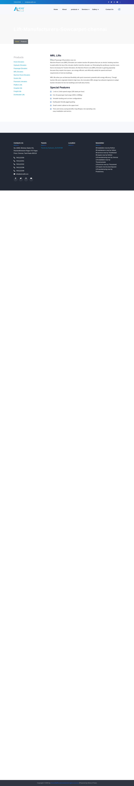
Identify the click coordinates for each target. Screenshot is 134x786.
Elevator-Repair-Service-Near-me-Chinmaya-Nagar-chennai (63, 267)
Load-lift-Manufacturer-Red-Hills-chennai (72, 568)
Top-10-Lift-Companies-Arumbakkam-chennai (77, 729)
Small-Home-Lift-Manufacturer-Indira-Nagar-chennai (111, 717)
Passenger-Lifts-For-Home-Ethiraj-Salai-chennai (99, 639)
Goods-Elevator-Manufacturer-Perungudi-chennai (112, 307)
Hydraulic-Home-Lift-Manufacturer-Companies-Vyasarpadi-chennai (34, 440)
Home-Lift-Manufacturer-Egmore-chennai (88, 338)
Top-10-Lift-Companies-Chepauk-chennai (108, 734)
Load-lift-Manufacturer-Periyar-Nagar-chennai (70, 558)
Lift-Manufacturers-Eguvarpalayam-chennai (82, 442)
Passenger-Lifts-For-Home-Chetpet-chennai (90, 632)
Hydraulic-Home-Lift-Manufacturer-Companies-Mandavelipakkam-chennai (89, 386)
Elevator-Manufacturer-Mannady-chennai (119, 203)
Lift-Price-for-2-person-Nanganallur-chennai (60, 509)
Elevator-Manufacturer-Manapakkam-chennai (30, 203)
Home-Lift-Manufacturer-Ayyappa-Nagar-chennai (71, 331)
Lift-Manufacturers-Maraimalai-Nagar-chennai (91, 454)
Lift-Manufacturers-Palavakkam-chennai (65, 471)
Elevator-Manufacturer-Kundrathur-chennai (59, 199)
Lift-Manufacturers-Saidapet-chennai (17, 485)
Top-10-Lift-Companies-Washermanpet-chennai (96, 779)
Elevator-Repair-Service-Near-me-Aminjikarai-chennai (34, 255)
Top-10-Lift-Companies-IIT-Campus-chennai (61, 748)
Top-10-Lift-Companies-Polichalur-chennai (94, 769)
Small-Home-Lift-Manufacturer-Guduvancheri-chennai (67, 715)
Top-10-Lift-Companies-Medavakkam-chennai (81, 762)
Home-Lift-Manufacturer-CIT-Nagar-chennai (27, 338)
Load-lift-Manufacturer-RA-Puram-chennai (45, 568)
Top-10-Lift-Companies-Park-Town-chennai (107, 767)
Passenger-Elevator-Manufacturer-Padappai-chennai (58, 601)
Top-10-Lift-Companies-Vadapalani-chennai (28, 776)
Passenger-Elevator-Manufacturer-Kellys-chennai (95, 587)
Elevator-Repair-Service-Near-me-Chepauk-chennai (90, 265)
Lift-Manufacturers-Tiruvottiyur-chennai (110, 492)
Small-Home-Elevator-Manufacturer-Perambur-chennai (71, 672)
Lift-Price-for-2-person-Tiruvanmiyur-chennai (94, 518)
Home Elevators (19, 62)
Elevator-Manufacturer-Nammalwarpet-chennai (37, 213)
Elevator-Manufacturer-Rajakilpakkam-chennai (54, 232)
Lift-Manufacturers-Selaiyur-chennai (97, 485)
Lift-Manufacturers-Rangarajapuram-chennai (20, 483)
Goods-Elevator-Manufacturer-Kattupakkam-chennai (53, 291)
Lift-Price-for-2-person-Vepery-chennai (51, 523)
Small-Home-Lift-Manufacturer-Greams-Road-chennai (32, 715)
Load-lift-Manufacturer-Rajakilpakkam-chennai (61, 565)
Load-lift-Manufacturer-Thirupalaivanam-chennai (94, 577)
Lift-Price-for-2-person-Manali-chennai (82, 506)
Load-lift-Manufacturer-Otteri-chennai (102, 554)
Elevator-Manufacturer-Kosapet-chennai (47, 196)
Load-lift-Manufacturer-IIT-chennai (116, 528)
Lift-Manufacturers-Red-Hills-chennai (71, 483)
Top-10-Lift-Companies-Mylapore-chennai (109, 762)
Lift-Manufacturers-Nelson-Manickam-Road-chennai (116, 464)
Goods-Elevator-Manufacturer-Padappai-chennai (48, 305)
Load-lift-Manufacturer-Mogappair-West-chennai (68, 544)
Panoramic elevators (20, 81)
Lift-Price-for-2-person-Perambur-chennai (78, 513)
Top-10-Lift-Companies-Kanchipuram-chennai (38, 752)
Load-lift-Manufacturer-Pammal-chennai (57, 556)
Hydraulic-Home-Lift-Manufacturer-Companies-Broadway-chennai (111, 369)
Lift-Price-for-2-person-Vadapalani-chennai (48, 520)
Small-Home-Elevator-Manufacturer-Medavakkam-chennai (24, 665)
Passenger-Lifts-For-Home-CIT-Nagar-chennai (46, 636)
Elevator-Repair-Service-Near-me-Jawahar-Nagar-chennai (109, 286)
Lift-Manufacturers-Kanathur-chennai (25, 449)
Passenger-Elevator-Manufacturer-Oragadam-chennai (23, 601)
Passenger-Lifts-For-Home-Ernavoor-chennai (68, 639)
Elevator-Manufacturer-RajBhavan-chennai (83, 232)
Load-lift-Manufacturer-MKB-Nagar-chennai (106, 542)
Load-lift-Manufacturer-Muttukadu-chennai (23, 547)
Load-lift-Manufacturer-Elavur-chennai (28, 528)
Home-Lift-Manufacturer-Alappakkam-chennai (89, 322)
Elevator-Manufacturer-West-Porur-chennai (40, 248)
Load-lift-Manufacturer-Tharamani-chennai (35, 577)
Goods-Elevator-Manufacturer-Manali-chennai (15, 300)
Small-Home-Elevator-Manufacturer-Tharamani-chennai (104, 677)
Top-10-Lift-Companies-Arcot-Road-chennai (48, 729)
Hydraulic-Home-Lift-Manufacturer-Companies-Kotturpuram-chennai (22, 376)
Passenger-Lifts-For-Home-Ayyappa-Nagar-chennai (65, 629)
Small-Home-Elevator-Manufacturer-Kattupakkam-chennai (64, 653)
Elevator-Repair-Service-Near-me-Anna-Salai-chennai (47, 258)
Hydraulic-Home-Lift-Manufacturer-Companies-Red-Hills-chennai (31, 423)
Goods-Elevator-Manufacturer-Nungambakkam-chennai (47, 303)
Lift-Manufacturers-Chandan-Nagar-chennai (27, 442)
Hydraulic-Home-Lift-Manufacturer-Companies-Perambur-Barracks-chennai (84, 409)
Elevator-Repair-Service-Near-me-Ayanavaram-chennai (34, 262)
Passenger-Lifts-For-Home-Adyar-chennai (104, 618)
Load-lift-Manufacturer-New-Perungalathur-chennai (105, 551)
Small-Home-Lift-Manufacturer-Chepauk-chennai (21, 703)
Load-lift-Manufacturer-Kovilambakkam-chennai (15, 532)
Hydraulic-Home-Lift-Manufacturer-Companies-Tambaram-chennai (81, 433)
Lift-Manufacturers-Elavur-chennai (107, 442)
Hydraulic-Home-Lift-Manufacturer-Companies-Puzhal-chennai (105, 416)
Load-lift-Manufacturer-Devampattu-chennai (94, 525)
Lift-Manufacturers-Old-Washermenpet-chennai (15, 471)
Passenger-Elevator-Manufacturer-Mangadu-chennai (27, 596)
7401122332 (20, 164)
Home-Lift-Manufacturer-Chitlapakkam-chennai (45, 336)
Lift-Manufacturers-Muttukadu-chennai (12, 461)
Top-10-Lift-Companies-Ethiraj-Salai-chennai (117, 741)
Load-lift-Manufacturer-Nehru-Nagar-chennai (112, 549)
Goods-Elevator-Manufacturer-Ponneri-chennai (42, 310)
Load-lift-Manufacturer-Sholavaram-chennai (67, 573)
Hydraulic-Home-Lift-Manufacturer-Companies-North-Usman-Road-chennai (73, 402)
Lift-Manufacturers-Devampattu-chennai (54, 442)
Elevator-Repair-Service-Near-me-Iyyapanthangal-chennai (33, 286)
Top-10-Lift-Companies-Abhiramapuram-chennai (21, 722)
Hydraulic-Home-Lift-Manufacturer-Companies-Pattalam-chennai (39, 409)
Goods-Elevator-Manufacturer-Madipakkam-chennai (80, 298)
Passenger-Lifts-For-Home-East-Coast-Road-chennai (78, 636)
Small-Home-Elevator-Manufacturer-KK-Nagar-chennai (115, 655)
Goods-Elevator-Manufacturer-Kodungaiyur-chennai (52, 296)
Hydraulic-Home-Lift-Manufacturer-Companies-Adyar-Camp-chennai (28, 352)
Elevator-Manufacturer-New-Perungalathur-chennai (96, 217)
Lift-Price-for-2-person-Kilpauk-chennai (37, 502)
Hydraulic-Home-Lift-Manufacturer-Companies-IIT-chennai (68, 374)
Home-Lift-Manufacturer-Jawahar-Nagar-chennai (30, 350)
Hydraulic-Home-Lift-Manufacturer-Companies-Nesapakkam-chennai (66, 400)
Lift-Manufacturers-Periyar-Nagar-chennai (120, 473)
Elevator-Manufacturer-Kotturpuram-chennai (103, 196)
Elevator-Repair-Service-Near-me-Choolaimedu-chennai (78, 270)
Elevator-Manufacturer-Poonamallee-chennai (14, 227)
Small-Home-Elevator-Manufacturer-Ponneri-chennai (49, 674)
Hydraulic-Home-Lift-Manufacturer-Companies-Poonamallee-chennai (89, 412)
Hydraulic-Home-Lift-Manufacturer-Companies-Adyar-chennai (70, 352)
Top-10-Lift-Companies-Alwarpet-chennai (53, 724)
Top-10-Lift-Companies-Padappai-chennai (26, 767)
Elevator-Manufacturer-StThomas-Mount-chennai (80, 241)
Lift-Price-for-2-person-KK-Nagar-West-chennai (92, 502)
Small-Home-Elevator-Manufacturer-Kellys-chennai (46, 655)
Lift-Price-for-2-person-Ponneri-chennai (25, 516)
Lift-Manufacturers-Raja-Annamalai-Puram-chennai (16, 480)
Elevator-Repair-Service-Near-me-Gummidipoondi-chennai (105, 281)
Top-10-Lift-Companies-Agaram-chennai (105, 722)
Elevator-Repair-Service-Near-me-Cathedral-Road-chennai (54, 265)
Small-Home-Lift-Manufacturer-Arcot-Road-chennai (41, 696)
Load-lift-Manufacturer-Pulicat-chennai (18, 563)
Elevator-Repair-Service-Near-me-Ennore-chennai (65, 274)
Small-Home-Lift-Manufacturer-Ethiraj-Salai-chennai (85, 710)
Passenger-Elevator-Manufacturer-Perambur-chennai (106, 603)
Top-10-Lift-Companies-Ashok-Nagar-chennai (107, 729)
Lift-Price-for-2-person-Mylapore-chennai (33, 509)
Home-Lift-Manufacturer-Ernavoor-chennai (40, 341)
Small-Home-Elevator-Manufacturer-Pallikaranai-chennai (92, 670)
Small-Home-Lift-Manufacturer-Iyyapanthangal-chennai (48, 719)
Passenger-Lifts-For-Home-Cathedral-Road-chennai (29, 632)
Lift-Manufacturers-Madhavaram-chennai (104, 449)
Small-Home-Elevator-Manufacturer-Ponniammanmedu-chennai (86, 674)
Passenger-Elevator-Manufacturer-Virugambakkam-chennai (93, 615)
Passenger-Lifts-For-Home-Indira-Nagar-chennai (96, 646)
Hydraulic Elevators (20, 65)
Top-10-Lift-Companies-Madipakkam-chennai (103, 760)
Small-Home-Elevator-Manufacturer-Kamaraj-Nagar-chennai (40, 651)
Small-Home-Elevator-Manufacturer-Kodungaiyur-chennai (97, 658)
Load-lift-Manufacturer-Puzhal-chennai (103, 563)
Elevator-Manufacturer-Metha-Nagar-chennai (106, 206)
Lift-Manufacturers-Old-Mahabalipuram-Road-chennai (58, 468)
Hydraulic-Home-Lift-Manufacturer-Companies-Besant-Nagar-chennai (66, 369)
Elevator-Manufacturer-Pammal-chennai (44, 222)
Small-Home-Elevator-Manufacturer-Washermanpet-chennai (36, 686)
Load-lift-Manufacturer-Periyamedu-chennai (42, 558)
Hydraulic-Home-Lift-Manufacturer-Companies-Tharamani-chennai (34, 435)
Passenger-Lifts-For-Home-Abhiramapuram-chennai (41, 618)
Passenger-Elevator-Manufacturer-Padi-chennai (90, 601)
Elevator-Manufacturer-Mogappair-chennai (119, 208)
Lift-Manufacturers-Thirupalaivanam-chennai (54, 492)
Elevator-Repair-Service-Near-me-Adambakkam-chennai (111, 248)
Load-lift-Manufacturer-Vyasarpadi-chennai (105, 580)
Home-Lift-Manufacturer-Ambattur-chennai (45, 324)
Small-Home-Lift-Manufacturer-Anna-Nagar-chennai (73, 693)
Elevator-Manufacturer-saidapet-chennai (19, 236)
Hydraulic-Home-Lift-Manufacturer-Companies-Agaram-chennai (67, 355)
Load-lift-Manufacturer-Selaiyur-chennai (114, 570)
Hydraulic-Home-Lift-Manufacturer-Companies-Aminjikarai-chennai (21, 359)
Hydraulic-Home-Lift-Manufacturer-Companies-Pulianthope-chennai (103, 414)
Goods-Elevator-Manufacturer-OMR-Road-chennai (114, 303)
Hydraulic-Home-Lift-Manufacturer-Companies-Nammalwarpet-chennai (97, 395)
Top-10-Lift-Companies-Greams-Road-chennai (38, 745)
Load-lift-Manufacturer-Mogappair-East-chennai (37, 544)
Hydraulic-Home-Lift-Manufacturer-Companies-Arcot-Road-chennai (65, 362)
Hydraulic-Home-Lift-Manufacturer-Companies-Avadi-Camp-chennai (108, 364)
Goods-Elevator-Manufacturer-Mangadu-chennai (45, 300)
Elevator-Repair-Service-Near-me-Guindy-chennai (69, 281)
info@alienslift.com (22, 174)
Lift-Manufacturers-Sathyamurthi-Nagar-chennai (70, 485)
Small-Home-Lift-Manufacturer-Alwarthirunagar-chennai (39, 691)
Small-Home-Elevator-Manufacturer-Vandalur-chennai (107, 681)
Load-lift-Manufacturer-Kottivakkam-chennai (91, 530)
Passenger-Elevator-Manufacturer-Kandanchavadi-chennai (43, 584)
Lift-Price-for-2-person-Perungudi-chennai (105, 513)
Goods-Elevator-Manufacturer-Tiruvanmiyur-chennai (116, 312)
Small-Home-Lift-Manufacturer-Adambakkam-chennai (109, 686)
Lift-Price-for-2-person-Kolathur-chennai (47, 504)
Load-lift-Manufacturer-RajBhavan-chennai (90, 565)
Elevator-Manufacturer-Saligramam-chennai (46, 236)
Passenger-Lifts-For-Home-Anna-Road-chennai (47, 625)
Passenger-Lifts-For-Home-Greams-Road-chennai (31, 644)
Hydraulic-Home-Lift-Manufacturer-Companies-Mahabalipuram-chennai (81, 383)
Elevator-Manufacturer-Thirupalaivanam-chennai (95, 243)
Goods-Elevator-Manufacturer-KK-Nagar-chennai (81, 293)
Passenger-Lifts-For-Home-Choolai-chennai (84, 634)
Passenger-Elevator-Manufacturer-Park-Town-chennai (31, 603)
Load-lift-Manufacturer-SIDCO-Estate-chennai (96, 573)
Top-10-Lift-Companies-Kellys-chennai (86, 755)
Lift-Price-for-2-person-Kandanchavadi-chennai (93, 497)
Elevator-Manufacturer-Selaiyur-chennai (107, 236)
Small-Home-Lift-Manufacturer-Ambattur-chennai (72, 691)
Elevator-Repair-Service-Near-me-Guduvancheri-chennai (34, 281)
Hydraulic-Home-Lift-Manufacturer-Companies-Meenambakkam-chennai (100, 388)
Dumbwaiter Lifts (19, 94)
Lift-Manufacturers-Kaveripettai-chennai (105, 445)
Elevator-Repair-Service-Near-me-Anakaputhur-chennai (70, 255)
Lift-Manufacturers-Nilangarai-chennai (95, 466)
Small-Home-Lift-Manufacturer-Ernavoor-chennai (52, 710)
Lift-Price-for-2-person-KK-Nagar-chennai (63, 502)
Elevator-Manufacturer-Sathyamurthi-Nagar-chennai (77, 236)
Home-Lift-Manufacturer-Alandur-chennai (61, 322)
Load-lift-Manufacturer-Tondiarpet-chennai (77, 580)
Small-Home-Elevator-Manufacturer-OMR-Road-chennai (83, 667)
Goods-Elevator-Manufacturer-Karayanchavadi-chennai (18, 291)
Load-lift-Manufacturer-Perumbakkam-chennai (100, 558)
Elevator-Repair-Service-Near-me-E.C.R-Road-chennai (53, 272)
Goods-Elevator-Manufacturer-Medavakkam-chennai (78, 300)
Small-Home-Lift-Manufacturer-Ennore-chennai (21, 710)
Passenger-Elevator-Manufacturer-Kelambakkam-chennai (60, 587)
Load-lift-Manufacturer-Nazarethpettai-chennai (83, 549)
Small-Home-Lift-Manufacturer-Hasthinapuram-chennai (43, 717)
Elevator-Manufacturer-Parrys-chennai (69, 222)
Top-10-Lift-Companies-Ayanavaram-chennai (90, 731)
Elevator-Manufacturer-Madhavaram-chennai (39, 201)
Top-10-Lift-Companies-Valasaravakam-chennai (58, 776)
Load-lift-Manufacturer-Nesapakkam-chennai (73, 551)
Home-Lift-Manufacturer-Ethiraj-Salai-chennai (68, 341)
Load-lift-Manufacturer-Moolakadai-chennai (98, 544)
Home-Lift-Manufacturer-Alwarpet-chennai (118, 322)
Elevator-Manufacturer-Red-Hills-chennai (67, 234)
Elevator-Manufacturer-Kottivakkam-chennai (74, 196)
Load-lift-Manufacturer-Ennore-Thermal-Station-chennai (59, 528)
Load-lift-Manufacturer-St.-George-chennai (50, 575)
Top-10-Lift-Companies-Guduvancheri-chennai (68, 745)
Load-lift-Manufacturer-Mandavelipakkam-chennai (103, 537)
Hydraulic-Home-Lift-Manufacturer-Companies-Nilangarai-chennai (27, 402)
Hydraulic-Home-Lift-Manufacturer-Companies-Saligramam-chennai (77, 426)
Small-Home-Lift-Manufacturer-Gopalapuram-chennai (94, 712)
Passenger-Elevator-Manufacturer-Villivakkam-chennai (56, 615)
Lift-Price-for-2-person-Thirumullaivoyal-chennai (64, 518)
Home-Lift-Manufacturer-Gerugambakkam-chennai (30, 343)
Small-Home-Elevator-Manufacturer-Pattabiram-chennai (28, 677)
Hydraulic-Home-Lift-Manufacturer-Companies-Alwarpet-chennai (21, 357)
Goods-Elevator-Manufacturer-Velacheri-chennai (47, 317)
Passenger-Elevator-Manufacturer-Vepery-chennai (22, 615)
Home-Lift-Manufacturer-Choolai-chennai (73, 336)
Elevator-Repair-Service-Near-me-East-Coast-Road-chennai (90, 272)
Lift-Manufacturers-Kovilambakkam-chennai (77, 447)
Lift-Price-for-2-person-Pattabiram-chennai (108, 516)
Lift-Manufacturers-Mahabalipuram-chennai (59, 452)
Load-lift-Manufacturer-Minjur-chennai (80, 542)
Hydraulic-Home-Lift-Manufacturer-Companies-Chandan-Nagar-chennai (70, 371)
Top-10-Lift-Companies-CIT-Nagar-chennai (78, 738)
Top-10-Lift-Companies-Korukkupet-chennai (75, 760)
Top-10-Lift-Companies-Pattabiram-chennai (78, 771)
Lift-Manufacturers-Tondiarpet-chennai (33, 494)
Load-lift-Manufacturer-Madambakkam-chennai (25, 535)
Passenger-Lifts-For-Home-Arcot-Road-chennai (109, 625)
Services (85, 9)
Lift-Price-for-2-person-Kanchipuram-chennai (63, 497)
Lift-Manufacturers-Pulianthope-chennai (18, 478)
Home (56, 9)
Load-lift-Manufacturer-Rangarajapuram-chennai (15, 568)
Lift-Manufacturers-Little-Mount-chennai (49, 449)
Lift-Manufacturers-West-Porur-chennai (112, 494)
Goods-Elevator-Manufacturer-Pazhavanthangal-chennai (46, 307)
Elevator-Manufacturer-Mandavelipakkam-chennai (89, 203)
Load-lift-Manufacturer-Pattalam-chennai (109, 556)
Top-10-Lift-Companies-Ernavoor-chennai (89, 741)
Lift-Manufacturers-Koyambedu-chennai (104, 447)
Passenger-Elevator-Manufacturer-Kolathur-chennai (45, 592)
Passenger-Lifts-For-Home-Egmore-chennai (110, 636)
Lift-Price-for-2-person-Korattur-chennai (101, 504)
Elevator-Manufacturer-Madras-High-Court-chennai (70, 201)
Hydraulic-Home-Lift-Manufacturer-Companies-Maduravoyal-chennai (35, 383)
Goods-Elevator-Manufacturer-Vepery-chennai (78, 317)
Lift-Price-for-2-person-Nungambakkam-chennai (90, 509)
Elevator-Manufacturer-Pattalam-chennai (95, 222)
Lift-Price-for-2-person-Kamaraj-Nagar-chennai (33, 497)
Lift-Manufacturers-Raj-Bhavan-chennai (99, 480)
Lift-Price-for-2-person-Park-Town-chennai (19, 513)
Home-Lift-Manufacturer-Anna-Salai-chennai (96, 326)
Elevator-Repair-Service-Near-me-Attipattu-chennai (58, 260)
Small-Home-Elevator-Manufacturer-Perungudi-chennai (107, 672)
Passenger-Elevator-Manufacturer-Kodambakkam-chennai (103, 589)
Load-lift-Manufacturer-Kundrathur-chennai (73, 532)
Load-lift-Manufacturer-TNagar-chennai (50, 580)
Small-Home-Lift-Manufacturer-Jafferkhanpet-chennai (83, 719)
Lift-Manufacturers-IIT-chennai (56, 445)
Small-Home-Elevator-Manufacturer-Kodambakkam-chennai (59, 658)
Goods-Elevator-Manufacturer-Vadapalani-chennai (82, 315)
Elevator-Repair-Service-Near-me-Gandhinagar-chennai (76, 277)
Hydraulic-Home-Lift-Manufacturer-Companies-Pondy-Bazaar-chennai (44, 412)
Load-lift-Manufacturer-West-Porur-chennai (30, 582)
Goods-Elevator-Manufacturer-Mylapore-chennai (111, 300)
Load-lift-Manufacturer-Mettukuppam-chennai (24, 542)
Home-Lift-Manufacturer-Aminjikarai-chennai (103, 324)
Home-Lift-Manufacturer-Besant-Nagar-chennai (102, 331)
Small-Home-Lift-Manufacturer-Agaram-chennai (41, 689)
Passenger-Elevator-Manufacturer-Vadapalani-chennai (46, 613)
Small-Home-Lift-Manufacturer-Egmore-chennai (87, 708)
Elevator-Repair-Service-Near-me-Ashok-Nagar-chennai (24, 260)
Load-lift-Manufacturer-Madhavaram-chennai (55, 535)
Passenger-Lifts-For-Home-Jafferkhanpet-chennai (64, 648)
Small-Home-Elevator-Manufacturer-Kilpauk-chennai (80, 655)
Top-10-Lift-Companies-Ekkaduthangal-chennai (34, 741)
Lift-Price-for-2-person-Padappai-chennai (74, 511)
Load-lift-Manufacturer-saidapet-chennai (26, 570)
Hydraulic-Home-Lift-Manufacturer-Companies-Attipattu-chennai (65, 364)
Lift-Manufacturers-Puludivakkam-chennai (67, 478)
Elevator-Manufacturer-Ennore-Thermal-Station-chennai (37, 194)
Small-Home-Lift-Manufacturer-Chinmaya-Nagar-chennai (86, 703)
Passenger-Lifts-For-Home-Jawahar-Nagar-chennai (97, 648)
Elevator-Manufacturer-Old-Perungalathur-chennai (29, 220)
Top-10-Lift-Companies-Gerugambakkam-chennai (76, 743)
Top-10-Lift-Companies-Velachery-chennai (115, 776)
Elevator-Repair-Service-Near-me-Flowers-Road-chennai (38, 277)
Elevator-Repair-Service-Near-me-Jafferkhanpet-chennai (71, 286)
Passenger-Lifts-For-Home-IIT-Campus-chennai (65, 646)
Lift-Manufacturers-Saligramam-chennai (42, 485)
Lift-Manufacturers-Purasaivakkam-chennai (95, 478)
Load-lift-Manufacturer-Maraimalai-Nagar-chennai (64, 539)
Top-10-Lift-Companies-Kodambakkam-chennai (67, 757)
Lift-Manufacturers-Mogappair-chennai (12, 459)
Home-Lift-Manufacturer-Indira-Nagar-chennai (37, 348)
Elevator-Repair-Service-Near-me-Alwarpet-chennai (22, 253)
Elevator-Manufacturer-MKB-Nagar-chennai (91, 208)
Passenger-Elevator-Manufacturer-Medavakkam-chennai (63, 596)
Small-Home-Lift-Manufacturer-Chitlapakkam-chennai (23, 705)
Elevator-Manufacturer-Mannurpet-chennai (13, 206)
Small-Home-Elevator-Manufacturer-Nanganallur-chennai (97, 665)
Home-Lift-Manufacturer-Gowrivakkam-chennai (93, 343)
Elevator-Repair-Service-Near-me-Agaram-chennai (48, 251)
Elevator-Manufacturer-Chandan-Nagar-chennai (44, 191)
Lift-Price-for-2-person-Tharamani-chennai (34, 518)
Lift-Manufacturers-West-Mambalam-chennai (85, 494)
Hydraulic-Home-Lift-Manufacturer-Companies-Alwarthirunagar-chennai (65, 357)
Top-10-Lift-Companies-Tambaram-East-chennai (107, 771)
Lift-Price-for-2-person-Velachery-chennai (25, 523)
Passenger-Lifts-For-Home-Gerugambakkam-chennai (64, 641)
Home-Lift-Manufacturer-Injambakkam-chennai (67, 348)
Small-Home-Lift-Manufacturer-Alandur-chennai (72, 689)
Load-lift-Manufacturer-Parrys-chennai (83, 556)
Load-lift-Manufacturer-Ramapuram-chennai (118, 565)
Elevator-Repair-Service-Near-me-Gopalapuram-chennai (18, 279)
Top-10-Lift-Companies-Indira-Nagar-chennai (90, 748)
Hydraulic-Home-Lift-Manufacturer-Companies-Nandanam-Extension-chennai (55, 397)
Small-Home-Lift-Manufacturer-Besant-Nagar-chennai (49, 700)
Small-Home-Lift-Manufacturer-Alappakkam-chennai (104, 689)
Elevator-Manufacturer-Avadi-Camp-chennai (14, 191)
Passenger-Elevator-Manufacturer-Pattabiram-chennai (54, 608)
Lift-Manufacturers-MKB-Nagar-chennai (119, 457)
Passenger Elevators (20, 68)
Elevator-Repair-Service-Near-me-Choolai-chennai (42, 270)
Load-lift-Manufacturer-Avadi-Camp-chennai (35, 525)
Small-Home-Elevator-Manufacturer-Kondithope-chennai (38, 660)
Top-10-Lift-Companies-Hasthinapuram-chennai (31, 748)
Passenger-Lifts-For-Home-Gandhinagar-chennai (31, 641)
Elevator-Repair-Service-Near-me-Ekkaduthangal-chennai (30, 274)
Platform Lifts (18, 85)
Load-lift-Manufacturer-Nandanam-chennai (19, 549)
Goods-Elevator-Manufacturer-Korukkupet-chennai (47, 298)
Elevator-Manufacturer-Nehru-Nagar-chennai (101, 215)
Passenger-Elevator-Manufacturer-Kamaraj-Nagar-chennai (98, 582)
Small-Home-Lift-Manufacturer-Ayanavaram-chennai (110, 698)
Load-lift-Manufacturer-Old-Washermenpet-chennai (74, 554)
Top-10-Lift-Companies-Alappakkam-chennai (25, 724)
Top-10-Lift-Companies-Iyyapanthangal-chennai (21, 750)
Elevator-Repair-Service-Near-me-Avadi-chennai (91, 260)
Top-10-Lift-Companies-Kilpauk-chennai (112, 755)
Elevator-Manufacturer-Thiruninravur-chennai (64, 243)
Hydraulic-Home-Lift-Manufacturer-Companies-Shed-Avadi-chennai (33, 428)
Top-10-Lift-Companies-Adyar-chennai (79, 722)
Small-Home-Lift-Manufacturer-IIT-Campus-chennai (77, 717)
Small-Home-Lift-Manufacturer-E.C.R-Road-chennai (55, 708)
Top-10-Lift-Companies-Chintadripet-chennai (65, 736)
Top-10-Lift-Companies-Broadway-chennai (49, 734)
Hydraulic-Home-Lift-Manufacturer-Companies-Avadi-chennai (20, 367)
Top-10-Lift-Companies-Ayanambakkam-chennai (60, 731)
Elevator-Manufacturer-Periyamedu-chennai (26, 225)
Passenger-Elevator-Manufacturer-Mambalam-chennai (89, 594)
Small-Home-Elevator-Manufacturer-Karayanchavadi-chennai (25, 653)
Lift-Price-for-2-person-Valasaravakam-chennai (77, 520)
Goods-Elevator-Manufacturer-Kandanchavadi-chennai (114, 288)
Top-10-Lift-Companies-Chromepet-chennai (50, 738)
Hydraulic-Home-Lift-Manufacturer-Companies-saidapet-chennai (34, 426)
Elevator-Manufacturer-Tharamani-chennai (35, 243)
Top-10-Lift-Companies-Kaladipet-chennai (111, 750)
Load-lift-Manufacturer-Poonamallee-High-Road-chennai (63, 561)
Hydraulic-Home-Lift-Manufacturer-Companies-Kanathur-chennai (70, 378)
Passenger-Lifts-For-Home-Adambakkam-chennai (75, 618)
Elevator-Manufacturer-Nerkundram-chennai (36, 217)
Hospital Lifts (18, 88)
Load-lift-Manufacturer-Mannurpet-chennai (34, 539)
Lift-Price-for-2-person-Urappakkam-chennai (20, 520)
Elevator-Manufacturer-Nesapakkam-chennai (65, 217)
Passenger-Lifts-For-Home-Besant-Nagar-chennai (98, 629)
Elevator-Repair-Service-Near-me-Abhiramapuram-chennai (73, 248)
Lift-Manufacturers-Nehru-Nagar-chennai (86, 464)
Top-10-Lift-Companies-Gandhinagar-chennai (45, 743)
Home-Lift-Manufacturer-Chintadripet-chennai (14, 336)
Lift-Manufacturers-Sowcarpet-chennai (98, 487)
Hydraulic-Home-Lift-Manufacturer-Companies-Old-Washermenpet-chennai (44, 404)
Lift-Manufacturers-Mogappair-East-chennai (39, 459)
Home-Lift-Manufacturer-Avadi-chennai (109, 329)
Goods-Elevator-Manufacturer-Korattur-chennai (15, 298)
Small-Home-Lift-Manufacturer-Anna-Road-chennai (106, 693)
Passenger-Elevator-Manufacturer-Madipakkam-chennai (54, 594)
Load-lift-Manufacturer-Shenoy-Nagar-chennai (37, 573)
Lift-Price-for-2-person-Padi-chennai (99, 511)
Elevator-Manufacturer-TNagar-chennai (51, 246)
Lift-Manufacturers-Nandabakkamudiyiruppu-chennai (70, 461)
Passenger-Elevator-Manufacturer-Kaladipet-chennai (62, 582)
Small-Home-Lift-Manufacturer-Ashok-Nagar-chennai (109, 696)
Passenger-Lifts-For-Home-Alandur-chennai (29, 620)
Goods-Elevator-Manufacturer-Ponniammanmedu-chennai (76, 310)
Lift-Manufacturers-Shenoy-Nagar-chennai (19, 487)
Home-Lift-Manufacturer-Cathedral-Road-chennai (28, 333)
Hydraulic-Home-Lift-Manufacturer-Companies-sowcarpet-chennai (80, 431)
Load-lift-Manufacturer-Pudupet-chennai (94, 561)
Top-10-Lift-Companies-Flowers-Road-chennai (15, 743)
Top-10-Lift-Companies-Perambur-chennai (39, 769)
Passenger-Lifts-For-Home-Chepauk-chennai (61, 632)
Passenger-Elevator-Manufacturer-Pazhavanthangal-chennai (68, 603)
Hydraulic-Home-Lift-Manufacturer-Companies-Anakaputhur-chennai (66, 359)
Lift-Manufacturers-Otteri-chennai (41, 471)
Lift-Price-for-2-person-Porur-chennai (83, 516)
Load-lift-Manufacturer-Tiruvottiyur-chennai (24, 580)
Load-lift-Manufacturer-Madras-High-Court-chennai (86, 535)
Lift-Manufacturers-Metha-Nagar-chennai (19, 457)
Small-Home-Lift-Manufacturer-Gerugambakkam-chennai (58, 712)
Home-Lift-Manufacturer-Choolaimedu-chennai (102, 336)
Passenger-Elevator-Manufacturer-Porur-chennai (21, 608)
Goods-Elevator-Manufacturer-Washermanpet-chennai (48, 319)
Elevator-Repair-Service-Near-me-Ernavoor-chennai (99, 274)
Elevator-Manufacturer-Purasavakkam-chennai (64, 229)
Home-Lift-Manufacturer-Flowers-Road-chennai (99, 341)
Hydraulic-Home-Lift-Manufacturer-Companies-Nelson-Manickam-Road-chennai (106, 397)
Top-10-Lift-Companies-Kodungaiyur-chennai (97, 757)
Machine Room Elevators (22, 75)
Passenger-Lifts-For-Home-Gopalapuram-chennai (98, 641)
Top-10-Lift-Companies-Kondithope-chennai (20, 760)
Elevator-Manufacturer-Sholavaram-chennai (67, 239)
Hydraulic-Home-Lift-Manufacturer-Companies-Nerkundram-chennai (22, 400)
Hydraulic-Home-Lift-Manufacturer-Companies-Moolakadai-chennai (98, 393)
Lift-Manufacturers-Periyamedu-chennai (93, 473)
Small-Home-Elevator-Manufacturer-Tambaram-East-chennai (65, 677)
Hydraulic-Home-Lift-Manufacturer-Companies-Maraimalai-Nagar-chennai (52, 388)
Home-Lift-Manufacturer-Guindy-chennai (50, 345)
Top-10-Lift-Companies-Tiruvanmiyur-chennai (67, 774)
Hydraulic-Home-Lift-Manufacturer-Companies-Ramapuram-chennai (27, 421)
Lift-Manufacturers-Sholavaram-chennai (46, 487)
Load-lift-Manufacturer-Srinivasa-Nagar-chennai (21, 575)
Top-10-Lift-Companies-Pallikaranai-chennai (79, 767)
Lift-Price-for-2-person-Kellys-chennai (116, 499)
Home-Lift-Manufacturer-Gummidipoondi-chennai (79, 345)
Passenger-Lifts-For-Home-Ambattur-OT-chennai (50, 622)
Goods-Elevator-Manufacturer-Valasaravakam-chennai (116, 315)
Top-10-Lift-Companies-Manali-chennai (25, 762)
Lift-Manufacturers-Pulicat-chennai (42, 478)
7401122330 (20, 157)
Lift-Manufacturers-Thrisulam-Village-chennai (83, 492)
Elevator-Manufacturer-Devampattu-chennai (74, 191)
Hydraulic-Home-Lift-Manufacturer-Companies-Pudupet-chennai (59, 414)
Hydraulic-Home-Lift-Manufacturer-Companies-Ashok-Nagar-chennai (22, 364)
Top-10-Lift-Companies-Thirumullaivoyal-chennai (37, 774)
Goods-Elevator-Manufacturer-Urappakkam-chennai (48, 315)
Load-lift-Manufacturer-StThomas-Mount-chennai (80, 575)
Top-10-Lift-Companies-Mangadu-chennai (52, 762)
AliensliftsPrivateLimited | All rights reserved (65, 783)
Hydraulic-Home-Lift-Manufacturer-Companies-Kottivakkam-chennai (109, 374)
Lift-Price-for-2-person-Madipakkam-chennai (27, 506)
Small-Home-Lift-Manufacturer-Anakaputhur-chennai (39, 693)
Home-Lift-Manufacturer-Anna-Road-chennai (67, 326)
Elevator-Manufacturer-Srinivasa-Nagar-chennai (21, 241)
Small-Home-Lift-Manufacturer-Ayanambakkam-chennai (75, 698)
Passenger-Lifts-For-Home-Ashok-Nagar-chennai (41, 627)
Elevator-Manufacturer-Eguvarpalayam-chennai (104, 191)
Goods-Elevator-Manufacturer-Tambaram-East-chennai (45, 312)
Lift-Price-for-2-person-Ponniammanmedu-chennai (54, 516)
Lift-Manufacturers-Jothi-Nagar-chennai (79, 445)
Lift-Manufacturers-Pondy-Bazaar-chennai (40, 475)
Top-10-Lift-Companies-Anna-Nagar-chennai (94, 726)
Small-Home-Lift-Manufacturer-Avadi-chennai (41, 698)
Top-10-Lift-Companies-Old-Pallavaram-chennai (69, 764)
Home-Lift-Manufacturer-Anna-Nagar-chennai (38, 326)
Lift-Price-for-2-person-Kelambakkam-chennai (88, 499)
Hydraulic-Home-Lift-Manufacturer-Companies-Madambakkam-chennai (28, 381)
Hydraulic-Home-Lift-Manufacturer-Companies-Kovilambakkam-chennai (67, 376)
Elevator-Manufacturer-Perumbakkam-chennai (85, 225)
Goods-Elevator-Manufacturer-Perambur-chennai (80, 307)
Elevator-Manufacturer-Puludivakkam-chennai (34, 229)
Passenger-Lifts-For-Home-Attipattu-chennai (71, 627)
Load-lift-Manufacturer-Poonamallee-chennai (29, 561)
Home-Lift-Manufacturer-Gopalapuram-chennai (62, 343)
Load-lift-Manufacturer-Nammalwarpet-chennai (52, 547)
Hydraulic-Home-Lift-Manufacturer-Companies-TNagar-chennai (78, 438)
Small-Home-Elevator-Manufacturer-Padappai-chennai (23, 670)
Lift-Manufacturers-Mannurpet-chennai (64, 454)
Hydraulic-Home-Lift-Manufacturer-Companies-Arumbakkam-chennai (109, 362)
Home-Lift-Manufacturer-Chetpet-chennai (85, 333)
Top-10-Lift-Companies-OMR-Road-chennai (99, 764)
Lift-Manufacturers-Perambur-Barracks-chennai (65, 473)
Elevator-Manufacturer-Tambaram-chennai (110, 241)
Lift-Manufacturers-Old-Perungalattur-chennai (118, 468)
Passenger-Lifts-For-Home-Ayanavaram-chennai (32, 629)
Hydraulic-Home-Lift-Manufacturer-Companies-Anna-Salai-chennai (21, 362)
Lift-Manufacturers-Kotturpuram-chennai (50, 447)
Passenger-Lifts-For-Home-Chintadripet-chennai (21, 634)
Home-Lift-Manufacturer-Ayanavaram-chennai (40, 331)
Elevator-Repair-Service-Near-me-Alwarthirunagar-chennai (58, 253)
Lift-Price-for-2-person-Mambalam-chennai (56, 506)
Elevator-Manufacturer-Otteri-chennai (91, 220)
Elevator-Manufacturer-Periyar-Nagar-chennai (55, 225)
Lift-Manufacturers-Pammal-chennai (89, 471)
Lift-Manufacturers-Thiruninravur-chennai (26, 492)
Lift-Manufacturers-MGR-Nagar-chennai (71, 457)
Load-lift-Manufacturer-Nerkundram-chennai (45, 551)
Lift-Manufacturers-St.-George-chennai (22, 490)
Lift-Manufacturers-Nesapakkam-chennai (39, 466)
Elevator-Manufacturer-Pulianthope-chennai (107, 227)
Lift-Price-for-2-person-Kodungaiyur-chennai (20, 504)
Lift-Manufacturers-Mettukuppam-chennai (45, 457)
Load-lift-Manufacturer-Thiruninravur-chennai (64, 577)
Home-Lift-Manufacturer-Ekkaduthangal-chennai (116, 338)
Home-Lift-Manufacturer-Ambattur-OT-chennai (74, 324)
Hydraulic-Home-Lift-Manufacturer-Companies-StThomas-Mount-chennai (36, 433)
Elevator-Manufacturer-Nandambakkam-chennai (105, 213)
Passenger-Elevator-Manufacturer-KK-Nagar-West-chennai (65, 589)
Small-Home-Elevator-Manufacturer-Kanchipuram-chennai (79, 651)
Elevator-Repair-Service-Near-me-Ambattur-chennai (95, 253)
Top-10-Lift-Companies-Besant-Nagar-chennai (20, 734)
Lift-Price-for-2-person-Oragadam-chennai (46, 511)
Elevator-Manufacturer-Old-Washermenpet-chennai (62, 220)
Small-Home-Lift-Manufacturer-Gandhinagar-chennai (23, 712)
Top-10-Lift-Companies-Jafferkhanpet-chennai (51, 750)
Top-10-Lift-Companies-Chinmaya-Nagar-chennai (35, 736)
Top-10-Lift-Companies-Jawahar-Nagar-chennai (82, 750)
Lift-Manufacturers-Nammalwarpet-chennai (38, 461)
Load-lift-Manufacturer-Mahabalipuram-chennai (15, 537)
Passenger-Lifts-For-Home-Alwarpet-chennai (90, 620)
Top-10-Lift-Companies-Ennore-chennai (63, 741)
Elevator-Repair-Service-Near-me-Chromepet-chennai (114, 270)
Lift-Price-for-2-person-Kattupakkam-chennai (31, 499)
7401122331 (20, 161)
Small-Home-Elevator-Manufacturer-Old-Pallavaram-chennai (45, 667)
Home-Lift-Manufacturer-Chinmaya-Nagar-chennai (115, 333)
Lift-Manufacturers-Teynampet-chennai (102, 490)
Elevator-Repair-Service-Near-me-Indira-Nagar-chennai (86, 284)
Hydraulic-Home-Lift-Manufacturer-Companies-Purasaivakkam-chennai (62, 416)
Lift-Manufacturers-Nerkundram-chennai (13, 466)
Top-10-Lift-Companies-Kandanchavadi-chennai (69, 752)
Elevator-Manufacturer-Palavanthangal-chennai (15, 222)
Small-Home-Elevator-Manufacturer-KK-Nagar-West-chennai (19, 658)
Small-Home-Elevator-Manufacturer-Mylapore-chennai (61, 665)
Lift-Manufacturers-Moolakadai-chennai (94, 459)
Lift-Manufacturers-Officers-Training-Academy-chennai (23, 468)
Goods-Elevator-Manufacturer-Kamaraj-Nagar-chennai (44, 288)
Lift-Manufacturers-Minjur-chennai (95, 457)
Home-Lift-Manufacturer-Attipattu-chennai (83, 329)
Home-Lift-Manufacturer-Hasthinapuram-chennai (111, 345)
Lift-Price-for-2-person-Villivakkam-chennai (78, 523)
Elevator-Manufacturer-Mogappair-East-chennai (15, 210)
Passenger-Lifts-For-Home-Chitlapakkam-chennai (53, 634)
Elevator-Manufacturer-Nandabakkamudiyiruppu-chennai (70, 213)
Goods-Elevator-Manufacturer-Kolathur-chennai (84, 296)
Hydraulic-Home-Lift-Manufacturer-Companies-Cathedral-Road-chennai (23, 371)
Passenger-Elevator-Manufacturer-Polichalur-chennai (45, 606)
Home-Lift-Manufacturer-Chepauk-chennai (58, 333)
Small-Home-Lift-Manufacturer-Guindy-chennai (100, 715)
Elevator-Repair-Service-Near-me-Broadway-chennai (17, 265)
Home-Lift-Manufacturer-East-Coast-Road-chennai (58, 338)
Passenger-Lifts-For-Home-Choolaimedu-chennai (114, 634)
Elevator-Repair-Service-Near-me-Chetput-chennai (27, 267)
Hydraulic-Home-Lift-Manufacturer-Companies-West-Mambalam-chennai (79, 440)
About (64, 9)
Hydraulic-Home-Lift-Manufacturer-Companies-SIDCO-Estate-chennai (36, 431)
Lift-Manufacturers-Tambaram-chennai (77, 490)
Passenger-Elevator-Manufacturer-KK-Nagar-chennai (28, 589)
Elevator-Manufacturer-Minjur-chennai (64, 208)
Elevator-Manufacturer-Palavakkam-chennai (118, 220)
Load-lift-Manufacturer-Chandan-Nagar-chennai (64, 525)
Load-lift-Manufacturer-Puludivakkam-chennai (45, 563)
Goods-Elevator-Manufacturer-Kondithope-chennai (116, 296)
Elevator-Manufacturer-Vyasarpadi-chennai (106, 246)
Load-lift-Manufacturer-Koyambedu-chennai (45, 532)
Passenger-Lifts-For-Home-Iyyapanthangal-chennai (31, 648)
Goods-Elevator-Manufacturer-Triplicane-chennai (16, 315)
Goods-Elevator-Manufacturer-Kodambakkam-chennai (17, 296)
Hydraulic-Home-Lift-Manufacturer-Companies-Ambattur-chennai (109, 357)
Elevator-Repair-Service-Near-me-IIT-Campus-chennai (50, 284)
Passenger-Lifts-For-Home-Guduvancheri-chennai (64, 644)
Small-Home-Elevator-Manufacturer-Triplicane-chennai (87, 679)
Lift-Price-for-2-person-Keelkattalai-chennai (59, 499)
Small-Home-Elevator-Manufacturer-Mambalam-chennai (51, 663)
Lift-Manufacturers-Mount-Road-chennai (120, 459)
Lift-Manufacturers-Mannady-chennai (39, 454)
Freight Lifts (17, 91)
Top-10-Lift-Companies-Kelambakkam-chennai (58, 755)
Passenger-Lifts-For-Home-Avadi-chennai (99, 627)
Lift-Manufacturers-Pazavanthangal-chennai (35, 473)
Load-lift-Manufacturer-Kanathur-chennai (100, 532)
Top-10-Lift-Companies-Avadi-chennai (31, 731)
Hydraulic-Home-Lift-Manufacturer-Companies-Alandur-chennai (26, 355)
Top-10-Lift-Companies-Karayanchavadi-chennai (101, 752)
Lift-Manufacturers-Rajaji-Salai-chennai (46, 480)
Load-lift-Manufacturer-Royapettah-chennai (99, 568)
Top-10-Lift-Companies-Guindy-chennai (96, 745)
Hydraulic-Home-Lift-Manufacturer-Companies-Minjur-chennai (102, 390)
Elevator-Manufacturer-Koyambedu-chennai (30, 199)
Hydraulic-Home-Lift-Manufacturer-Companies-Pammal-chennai (89, 407)
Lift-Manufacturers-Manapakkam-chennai (86, 452)
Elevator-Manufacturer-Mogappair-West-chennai (46, 210)
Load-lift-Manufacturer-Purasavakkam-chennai (75, 563)
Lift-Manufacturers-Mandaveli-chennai (112, 452)
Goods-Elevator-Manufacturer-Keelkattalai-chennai (86, 291)
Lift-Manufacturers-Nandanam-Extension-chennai (29, 464)
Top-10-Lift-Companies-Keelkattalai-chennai (28, 755)
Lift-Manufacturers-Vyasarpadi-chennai (58, 494)
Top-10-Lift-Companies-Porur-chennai (51, 771)
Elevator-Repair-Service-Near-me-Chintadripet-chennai (101, 267)
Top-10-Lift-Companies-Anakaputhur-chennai (65, 726)
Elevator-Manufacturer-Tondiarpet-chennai (77, 246)
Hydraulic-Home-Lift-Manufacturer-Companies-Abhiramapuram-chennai (69, 350)
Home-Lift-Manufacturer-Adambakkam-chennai (114, 319)
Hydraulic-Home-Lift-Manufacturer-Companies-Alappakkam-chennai (110, 355)
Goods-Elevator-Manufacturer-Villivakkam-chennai (109, 317)
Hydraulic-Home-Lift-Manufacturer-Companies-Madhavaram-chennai (74, 381)
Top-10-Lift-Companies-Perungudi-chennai (67, 769)
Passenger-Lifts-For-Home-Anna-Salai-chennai (78, 625)
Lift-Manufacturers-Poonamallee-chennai (68, 475)
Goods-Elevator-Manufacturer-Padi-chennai (78, 305)
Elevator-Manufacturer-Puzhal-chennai (92, 229)
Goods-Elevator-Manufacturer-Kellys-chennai (20, 293)
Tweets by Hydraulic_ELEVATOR (52, 148)
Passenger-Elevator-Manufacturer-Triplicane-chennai (106, 610)
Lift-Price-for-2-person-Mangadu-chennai (108, 506)
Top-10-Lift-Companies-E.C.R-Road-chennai (106, 738)
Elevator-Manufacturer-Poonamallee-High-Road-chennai (47, 227)
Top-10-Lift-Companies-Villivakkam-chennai (35, 779)
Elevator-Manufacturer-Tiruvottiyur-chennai (24, 246)
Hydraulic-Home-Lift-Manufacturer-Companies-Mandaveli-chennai (44, 386)
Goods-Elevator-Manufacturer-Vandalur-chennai (15, 317)
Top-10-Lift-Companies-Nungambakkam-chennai (38, 764)
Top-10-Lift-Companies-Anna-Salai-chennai (20, 729)
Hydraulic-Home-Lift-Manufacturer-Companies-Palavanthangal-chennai (45, 407)
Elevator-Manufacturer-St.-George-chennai (50, 241)
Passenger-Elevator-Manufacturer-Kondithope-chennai (80, 592)
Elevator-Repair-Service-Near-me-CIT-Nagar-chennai (17, 272)
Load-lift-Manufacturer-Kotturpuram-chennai (119, 530)
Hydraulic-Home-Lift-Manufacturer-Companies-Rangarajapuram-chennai (73, 421)
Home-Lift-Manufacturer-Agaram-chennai (34, 322)
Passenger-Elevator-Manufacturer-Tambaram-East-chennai (92, 608)
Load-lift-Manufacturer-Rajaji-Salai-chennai (32, 565)
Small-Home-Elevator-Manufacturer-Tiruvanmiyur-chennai (50, 679)
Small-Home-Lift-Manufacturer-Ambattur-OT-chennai (105, 691)
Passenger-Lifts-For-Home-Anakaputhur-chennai (113, 622)
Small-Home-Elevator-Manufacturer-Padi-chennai (57, 670)
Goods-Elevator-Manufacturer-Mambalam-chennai (113, 298)
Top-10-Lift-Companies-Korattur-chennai (47, 760)
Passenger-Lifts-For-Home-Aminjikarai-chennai (82, 622)
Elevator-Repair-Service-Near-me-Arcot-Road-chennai (82, 258)
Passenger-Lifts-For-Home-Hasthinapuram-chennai (32, 646)
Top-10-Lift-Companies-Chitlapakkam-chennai (95, 736)
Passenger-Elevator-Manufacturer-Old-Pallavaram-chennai (81, 599)
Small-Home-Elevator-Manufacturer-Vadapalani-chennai (32, 681)
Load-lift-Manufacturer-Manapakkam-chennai (45, 537)
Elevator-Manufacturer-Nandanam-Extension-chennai (39, 215)
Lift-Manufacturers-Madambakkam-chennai (76, 449)
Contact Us (109, 9)
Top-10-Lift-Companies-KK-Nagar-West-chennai (36, 757)
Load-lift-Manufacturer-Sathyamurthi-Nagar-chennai (84, 570)
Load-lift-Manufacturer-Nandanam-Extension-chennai (50, 549)
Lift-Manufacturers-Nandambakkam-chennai (101, 461)
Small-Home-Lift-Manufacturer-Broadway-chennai (83, 700)
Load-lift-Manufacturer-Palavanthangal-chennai (29, 556)
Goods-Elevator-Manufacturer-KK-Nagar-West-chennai (115, 293)
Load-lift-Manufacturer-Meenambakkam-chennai (96, 539)
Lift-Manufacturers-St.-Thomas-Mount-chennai (50, 490)
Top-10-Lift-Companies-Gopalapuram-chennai (107, 743)
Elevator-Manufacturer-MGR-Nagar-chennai (38, 208)
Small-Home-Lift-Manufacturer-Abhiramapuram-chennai (74, 686)
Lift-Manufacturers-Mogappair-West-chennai (67, 459)
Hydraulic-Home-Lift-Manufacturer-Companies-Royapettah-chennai (74, 423)
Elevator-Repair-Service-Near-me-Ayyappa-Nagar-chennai (72, 262)
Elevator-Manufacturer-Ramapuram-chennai (111, 232)
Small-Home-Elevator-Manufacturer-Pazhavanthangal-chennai (33, 672)
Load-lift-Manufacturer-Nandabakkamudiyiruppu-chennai (85, 547)
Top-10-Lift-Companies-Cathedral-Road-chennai (79, 734)
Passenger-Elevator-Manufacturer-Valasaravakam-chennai (84, 613)
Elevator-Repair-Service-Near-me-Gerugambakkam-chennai (113, 277)
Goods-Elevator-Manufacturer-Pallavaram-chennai (81, 303)
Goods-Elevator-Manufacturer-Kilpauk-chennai (50, 293)
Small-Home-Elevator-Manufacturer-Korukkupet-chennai (110, 660)
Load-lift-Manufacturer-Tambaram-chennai (109, 575)
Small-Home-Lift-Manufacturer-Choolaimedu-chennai (88, 705)
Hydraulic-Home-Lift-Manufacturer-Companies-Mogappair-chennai (54, 393)
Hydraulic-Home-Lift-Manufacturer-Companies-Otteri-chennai (88, 404)
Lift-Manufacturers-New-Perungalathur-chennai (68, 466)
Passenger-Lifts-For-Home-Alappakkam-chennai (60, 620)
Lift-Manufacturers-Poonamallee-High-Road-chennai (98, 475)
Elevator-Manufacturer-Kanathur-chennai (86, 199)
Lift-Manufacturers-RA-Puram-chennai (47, 483)
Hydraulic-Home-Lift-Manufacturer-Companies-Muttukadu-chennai (52, 395)
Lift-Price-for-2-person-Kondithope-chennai (74, 504)
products (74, 9)
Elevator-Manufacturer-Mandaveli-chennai (59, 203)
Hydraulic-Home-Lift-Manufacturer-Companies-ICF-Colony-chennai (27, 374)
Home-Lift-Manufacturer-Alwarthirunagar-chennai (16, 324)
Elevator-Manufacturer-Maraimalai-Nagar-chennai (44, 206)
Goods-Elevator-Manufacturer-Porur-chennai (110, 310)
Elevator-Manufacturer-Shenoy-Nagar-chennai (38, 239)
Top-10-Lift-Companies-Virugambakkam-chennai (65, 779)
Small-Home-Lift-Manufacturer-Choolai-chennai (55, 705)
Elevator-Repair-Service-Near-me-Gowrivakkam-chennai (55, 279)
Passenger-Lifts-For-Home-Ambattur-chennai (20, 622)
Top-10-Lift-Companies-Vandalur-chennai (87, 776)
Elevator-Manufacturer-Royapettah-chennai (94, 234)
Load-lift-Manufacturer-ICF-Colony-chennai (91, 528)
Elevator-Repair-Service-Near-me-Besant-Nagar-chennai (109, 262)
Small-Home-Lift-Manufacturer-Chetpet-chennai (52, 703)
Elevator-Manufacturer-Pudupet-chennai (79, 227)
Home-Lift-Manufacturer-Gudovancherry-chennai (21, 345)
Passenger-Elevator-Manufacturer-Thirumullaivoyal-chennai (32, 610)
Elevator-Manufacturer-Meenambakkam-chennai (75, 206)
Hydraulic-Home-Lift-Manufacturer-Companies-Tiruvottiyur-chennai (36, 438)
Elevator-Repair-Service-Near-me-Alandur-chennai (81, 251)
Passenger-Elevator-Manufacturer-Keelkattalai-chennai (23, 587)
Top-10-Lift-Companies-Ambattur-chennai (112, 724)
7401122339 (20, 171)
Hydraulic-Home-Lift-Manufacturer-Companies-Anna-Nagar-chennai (110, 359)
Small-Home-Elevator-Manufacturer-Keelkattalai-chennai (101, 653)
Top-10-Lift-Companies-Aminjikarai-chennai (36, 726)
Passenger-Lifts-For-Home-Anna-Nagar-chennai (15, 625)
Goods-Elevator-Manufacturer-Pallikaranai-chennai (109, 305)
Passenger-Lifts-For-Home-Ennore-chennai (40, 639)
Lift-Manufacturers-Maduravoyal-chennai (31, 452)
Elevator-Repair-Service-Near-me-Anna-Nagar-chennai (106, 255)
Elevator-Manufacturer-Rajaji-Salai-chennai (24, 232)
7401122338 (20, 167)
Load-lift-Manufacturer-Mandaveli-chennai (73, 537)
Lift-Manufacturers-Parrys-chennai (112, 471)
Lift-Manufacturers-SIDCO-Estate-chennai (72, 487)
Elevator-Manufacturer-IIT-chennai (95, 194)
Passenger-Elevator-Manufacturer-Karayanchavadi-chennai (81, 584)
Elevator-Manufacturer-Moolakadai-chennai (77, 210)
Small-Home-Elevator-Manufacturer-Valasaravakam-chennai (70, 681)
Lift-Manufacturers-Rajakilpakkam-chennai (72, 480)
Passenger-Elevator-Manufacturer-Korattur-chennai (115, 592)
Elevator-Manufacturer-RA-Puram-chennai (39, 234)
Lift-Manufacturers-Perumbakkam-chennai (13, 475)
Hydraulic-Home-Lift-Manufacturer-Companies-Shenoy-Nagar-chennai (78, 428)
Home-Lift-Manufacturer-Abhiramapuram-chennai (82, 319)
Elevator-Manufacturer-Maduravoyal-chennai (101, 201)
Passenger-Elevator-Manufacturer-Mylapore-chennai (99, 596)
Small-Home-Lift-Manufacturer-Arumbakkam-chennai (75, 696)
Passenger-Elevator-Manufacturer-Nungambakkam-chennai (42, 599)
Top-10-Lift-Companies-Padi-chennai (52, 767)
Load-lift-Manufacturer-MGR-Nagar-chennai (53, 542)
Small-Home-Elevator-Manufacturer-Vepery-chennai (48, 684)
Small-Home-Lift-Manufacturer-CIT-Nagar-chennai (22, 708)
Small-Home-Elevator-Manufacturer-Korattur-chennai (74, 660)
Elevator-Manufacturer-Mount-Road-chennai (105, 210)
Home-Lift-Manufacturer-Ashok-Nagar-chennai (55, 329)
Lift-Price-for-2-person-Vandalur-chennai (106, 520)
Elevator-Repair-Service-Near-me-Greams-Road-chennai (92, 279)
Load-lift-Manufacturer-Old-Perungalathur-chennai (41, 554)
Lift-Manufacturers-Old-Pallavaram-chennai (90, 468)
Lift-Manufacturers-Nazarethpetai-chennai (58, 464)
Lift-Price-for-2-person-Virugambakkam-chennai (107, 523)
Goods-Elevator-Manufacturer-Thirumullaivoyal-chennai (81, 312)
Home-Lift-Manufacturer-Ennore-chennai (13, 341)
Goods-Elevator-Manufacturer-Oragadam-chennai (16, 305)
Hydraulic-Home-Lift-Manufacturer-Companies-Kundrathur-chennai (27, 378)
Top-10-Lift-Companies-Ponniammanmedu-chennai (22, 771)
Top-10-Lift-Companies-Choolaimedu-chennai (20, 738)
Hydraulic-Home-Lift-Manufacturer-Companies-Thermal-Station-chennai (79, 435)
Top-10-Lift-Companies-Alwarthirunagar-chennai (83, 724)
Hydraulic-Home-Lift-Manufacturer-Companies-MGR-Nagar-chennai (60, 390)
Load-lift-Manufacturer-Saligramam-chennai (54, 570)
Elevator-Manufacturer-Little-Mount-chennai (114, 199)
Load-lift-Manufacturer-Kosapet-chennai (63, 530)
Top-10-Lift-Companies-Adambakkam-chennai (52, 722)
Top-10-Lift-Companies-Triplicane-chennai (96, 774)
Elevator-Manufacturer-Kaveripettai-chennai (20, 196)
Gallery (94, 9)
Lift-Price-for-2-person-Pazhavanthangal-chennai (49, 513)
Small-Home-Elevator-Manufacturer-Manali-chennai (86, 663)
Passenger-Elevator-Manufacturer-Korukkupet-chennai (17, 594)
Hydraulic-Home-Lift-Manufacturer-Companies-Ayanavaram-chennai (22, 369)
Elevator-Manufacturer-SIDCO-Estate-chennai (96, 239)
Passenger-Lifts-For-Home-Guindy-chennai (94, 644)
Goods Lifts (17, 78)
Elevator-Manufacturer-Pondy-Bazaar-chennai (115, 225)
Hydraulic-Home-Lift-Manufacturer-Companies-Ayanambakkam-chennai (63, 367)
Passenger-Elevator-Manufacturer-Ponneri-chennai (78, 606)
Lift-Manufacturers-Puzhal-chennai (120, 478)
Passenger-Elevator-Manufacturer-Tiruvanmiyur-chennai (70, 610)
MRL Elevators (18, 71)
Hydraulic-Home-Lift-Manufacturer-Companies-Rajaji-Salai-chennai (67, 419)
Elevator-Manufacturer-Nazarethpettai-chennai (72, 215)
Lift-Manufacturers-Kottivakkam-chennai (24, 447)
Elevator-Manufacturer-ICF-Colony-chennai (69, 194)
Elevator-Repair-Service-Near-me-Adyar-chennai (16, 251)
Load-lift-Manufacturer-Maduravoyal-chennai (117, 535)
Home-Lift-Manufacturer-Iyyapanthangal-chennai (98, 348)
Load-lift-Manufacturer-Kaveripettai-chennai (37, 530)
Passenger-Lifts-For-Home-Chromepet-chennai (15, 636)
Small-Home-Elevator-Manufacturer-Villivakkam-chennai (83, 684)
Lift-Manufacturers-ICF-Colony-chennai (34, 445)
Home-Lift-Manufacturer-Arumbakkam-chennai (24, 329)
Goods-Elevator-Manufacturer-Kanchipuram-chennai (79, 288)
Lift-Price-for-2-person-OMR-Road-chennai (19, 511)
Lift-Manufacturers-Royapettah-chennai (96, 483)
